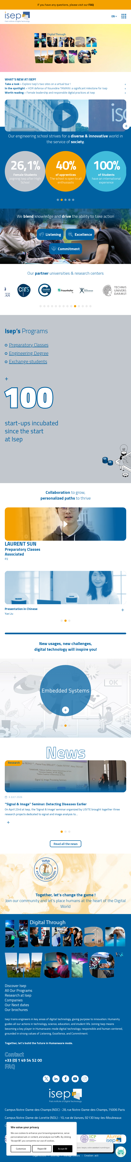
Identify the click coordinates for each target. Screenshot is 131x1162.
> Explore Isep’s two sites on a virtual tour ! (38, 84)
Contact (23, 1056)
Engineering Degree (28, 353)
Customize (21, 1148)
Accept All (62, 1148)
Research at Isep (18, 995)
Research (14, 762)
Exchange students (28, 361)
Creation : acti (91, 1155)
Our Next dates (17, 1004)
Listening (53, 234)
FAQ (91, 5)
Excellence (83, 234)
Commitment (69, 249)
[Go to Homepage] (17, 17)
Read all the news (66, 843)
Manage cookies (72, 1155)
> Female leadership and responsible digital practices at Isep (50, 92)
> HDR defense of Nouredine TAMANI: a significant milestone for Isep (56, 88)
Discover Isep (15, 985)
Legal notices (39, 1155)
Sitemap (54, 1155)
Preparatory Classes (28, 344)
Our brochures (16, 1009)
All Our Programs (18, 990)
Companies (14, 1000)
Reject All (42, 1148)
